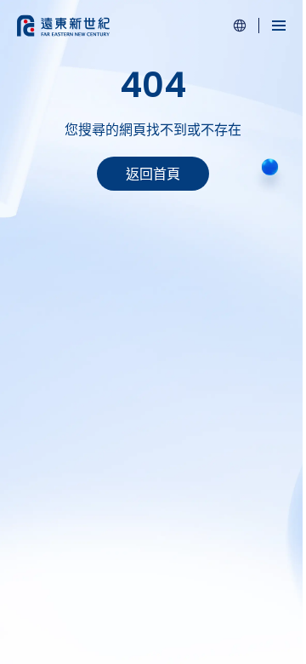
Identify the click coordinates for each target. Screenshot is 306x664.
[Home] (63, 25)
